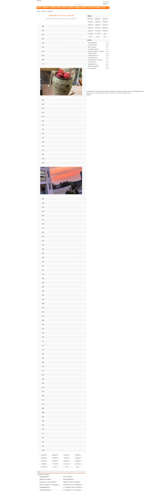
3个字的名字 (67, 464)
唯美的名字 (43, 458)
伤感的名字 (78, 458)
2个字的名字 (55, 464)
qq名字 (103, 7)
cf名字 (66, 467)
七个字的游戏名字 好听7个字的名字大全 (72, 487)
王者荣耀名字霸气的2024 (45, 490)
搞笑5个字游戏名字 (67, 476)
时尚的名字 (66, 461)
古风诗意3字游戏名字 (92, 45)
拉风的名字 (66, 455)
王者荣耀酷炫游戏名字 (44, 487)
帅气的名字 (43, 461)
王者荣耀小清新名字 (92, 53)
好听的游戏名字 (45, 7)
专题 (104, 1)
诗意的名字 (55, 458)
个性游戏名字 (53, 7)
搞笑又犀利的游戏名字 (68, 479)
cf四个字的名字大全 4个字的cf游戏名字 (72, 484)
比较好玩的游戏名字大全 (93, 55)
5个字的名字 (44, 467)
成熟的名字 (78, 461)
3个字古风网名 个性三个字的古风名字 (72, 490)
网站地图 (107, 1)
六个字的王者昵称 (92, 68)
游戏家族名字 (78, 7)
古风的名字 (66, 458)
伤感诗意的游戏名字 (44, 476)
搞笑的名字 (55, 461)
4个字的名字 (78, 464)
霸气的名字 (43, 455)
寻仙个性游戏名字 (92, 62)
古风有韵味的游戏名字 (93, 57)
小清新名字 (43, 464)
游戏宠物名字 (98, 7)
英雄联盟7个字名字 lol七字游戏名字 (71, 482)
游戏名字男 (59, 7)
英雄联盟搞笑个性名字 (93, 64)
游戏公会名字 (91, 7)
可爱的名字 (78, 455)
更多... (78, 467)
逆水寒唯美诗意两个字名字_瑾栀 (95, 59)
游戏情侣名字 (71, 7)
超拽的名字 (55, 455)
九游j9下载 (38, 0)
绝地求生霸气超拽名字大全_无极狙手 (96, 51)
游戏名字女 (65, 7)
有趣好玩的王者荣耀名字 (93, 66)
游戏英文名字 (85, 7)
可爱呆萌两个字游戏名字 (45, 479)
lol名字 (55, 467)
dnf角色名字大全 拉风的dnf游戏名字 (48, 482)
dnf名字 (98, 36)
